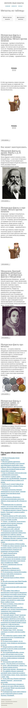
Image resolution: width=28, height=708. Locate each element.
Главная (7, 6)
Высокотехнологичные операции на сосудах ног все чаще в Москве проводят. (13, 685)
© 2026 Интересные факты (6, 699)
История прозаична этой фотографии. (14, 544)
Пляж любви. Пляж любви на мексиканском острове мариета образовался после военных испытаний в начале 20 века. (14, 592)
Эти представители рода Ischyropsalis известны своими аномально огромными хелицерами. (13, 658)
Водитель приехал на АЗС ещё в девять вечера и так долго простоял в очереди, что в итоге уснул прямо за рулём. (14, 517)
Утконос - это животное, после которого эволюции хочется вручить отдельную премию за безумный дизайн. (13, 523)
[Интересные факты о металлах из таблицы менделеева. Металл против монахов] (14, 103)
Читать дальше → (5, 140)
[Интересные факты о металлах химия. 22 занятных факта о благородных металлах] (14, 416)
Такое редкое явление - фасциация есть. (14, 669)
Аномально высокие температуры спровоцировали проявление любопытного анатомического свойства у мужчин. (13, 532)
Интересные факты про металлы (12, 345)
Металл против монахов (7, 18)
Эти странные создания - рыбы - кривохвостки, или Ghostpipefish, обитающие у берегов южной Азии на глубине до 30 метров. (14, 479)
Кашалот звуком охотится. (10, 667)
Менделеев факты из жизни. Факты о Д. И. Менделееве (11, 152)
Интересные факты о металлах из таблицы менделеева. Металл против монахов (14, 37)
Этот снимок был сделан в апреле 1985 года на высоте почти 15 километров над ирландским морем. (13, 637)
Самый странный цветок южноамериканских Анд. (9, 554)
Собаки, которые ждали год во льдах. (13, 536)
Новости (14, 6)
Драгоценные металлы (20, 18)
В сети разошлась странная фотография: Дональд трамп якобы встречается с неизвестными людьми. (14, 574)
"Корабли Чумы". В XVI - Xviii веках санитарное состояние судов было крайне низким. (13, 632)
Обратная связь (4, 705)
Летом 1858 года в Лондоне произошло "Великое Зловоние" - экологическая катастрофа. (13, 680)
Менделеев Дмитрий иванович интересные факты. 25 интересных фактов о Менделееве (11, 273)
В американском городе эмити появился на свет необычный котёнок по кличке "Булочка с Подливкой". (13, 693)
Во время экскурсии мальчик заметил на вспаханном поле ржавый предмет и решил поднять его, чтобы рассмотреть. (13, 622)
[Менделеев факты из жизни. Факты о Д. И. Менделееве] (14, 183)
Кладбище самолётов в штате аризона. (14, 619)
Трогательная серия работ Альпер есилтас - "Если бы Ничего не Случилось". (13, 662)
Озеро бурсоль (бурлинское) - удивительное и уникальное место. (11, 569)
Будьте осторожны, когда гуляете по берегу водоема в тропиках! (12, 604)
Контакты (3, 701)
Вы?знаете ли (6, 488)
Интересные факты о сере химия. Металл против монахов (13, 209)
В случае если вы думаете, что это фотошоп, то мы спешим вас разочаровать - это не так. (13, 643)
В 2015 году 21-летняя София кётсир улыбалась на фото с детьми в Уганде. (12, 485)
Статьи (20, 6)
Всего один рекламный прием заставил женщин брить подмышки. (13, 470)
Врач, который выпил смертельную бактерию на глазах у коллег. (12, 627)
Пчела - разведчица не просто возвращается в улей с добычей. (10, 528)
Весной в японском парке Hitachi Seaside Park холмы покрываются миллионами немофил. (14, 583)
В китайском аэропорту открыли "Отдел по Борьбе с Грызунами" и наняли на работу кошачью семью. (14, 512)
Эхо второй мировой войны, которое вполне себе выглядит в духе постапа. (12, 653)
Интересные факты (14, 3)
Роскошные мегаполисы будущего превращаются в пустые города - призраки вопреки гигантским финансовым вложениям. (13, 492)
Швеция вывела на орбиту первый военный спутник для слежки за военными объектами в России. (13, 648)
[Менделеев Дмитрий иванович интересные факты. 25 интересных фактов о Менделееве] (14, 321)
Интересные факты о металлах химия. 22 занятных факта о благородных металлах (11, 403)
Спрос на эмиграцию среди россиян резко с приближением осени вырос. (13, 474)
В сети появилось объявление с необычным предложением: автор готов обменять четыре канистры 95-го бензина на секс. (14, 500)
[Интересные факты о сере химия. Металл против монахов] (14, 250)
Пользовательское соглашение (11, 701)
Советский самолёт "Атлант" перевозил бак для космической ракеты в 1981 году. (13, 616)
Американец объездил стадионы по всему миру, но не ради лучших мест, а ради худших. (14, 540)
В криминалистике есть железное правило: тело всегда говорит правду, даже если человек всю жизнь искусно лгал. (13, 506)
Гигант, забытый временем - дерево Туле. (15, 665)
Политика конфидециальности (7, 703)
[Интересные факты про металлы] (14, 384)
